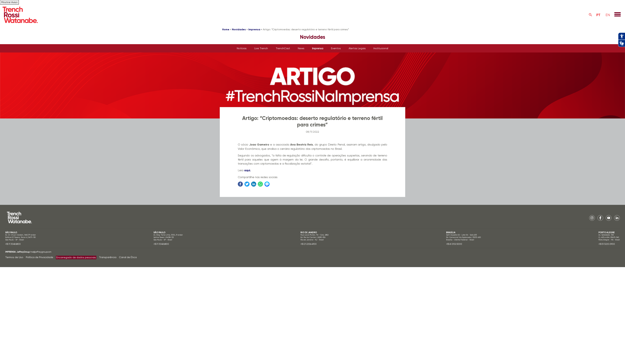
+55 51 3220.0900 (606, 244)
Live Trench (261, 48)
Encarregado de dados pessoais (76, 257)
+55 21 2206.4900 (308, 244)
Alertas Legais (357, 48)
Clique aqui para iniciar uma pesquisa (590, 14)
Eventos (336, 48)
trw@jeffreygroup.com (40, 252)
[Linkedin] (617, 217)
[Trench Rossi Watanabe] (20, 15)
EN (608, 15)
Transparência (107, 257)
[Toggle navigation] (617, 15)
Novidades (239, 29)
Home (225, 29)
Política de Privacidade (39, 257)
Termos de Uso (14, 257)
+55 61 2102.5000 (454, 244)
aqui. (247, 170)
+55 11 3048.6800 (13, 244)
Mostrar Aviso (9, 2)
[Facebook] (600, 217)
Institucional (381, 48)
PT (598, 15)
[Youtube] (608, 217)
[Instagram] (592, 217)
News (301, 48)
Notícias (242, 48)
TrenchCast (283, 48)
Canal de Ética (128, 257)
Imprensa (254, 29)
